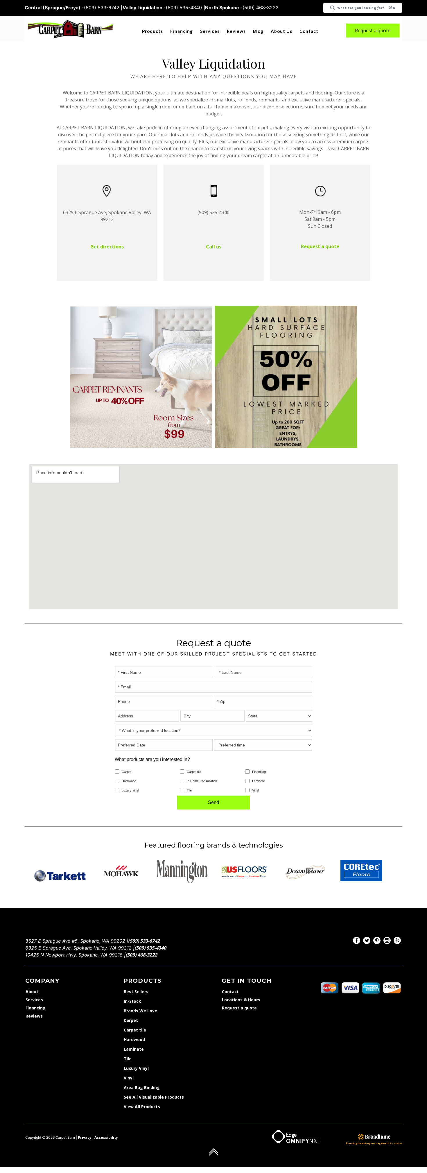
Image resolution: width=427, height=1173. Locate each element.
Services (210, 30)
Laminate (258, 774)
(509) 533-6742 (142, 934)
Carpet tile (194, 765)
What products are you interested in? (152, 752)
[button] (153, 31)
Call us (213, 239)
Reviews (236, 30)
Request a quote (372, 30)
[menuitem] (356, 934)
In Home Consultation (202, 774)
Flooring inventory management (373, 1137)
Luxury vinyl (130, 783)
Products (152, 30)
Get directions (107, 239)
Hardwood (129, 774)
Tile (189, 783)
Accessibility (101, 1131)
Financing (181, 30)
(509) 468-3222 (139, 948)
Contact (309, 30)
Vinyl (255, 783)
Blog (259, 30)
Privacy (83, 1131)
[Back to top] (213, 1145)
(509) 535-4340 (148, 941)
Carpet (126, 765)
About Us (282, 30)
